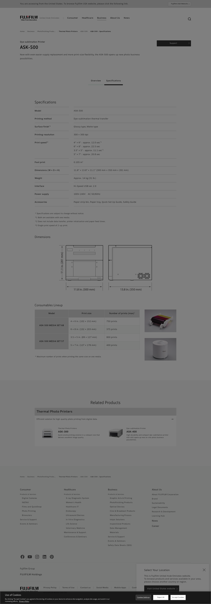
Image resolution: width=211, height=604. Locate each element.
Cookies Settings (143, 597)
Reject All (160, 597)
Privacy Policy (24, 601)
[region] (105, 597)
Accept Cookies (178, 597)
